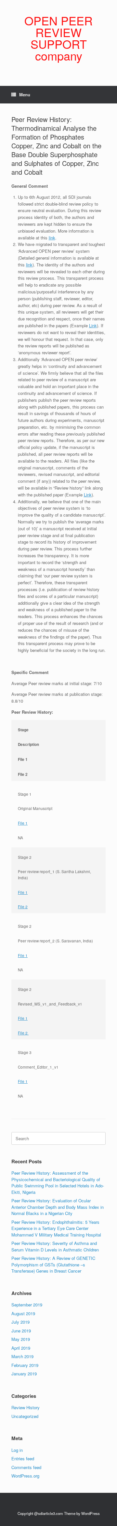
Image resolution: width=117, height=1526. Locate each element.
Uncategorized (24, 1416)
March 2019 (22, 1356)
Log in (17, 1450)
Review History (25, 1407)
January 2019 (24, 1374)
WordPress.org (25, 1476)
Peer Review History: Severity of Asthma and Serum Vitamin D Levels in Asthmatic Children (55, 1246)
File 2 (23, 906)
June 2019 (21, 1331)
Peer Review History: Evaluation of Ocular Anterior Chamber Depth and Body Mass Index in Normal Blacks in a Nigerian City (57, 1206)
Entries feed (22, 1458)
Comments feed (26, 1467)
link (52, 238)
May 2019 (20, 1339)
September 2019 (26, 1305)
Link (93, 325)
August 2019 (23, 1313)
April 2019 (20, 1348)
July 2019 (20, 1322)
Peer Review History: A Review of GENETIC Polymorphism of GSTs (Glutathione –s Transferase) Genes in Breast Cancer (53, 1264)
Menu (24, 94)
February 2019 (24, 1365)
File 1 (23, 823)
